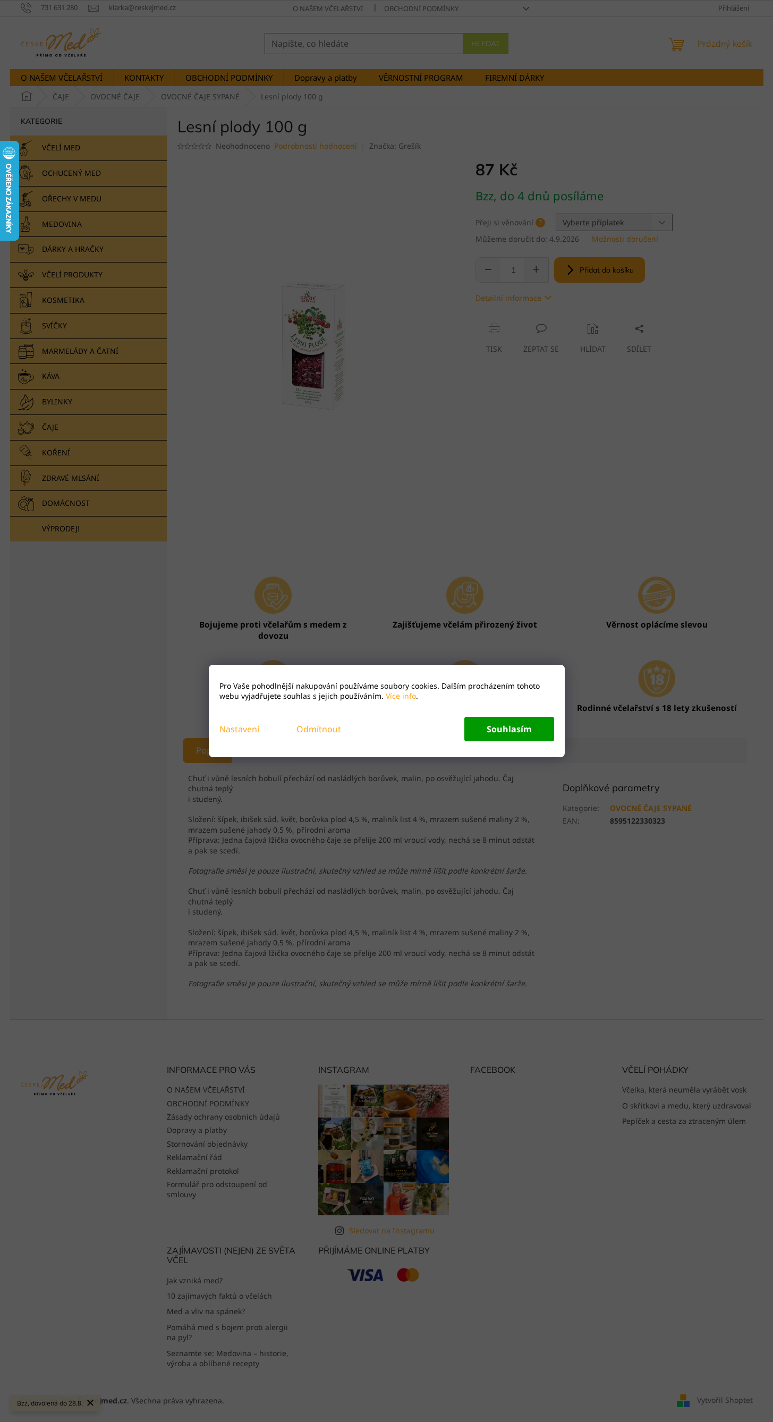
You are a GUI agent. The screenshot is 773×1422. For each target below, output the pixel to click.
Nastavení (239, 729)
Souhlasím (509, 729)
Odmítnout (318, 729)
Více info (400, 696)
